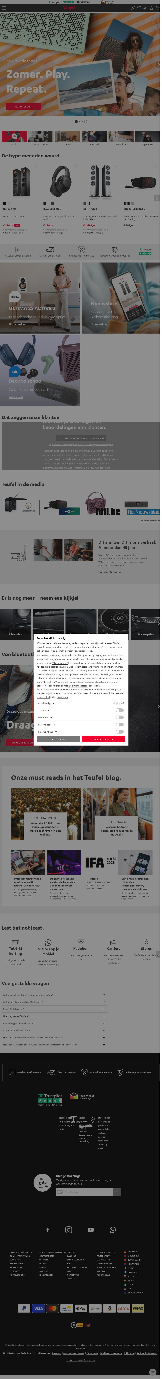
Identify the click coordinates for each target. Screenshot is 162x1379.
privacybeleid (43, 696)
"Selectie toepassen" (78, 685)
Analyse (42, 710)
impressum (62, 696)
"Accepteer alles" (80, 674)
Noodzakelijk (44, 703)
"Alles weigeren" (60, 662)
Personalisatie (45, 724)
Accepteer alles (103, 739)
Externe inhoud (45, 731)
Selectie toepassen (58, 739)
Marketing (43, 717)
